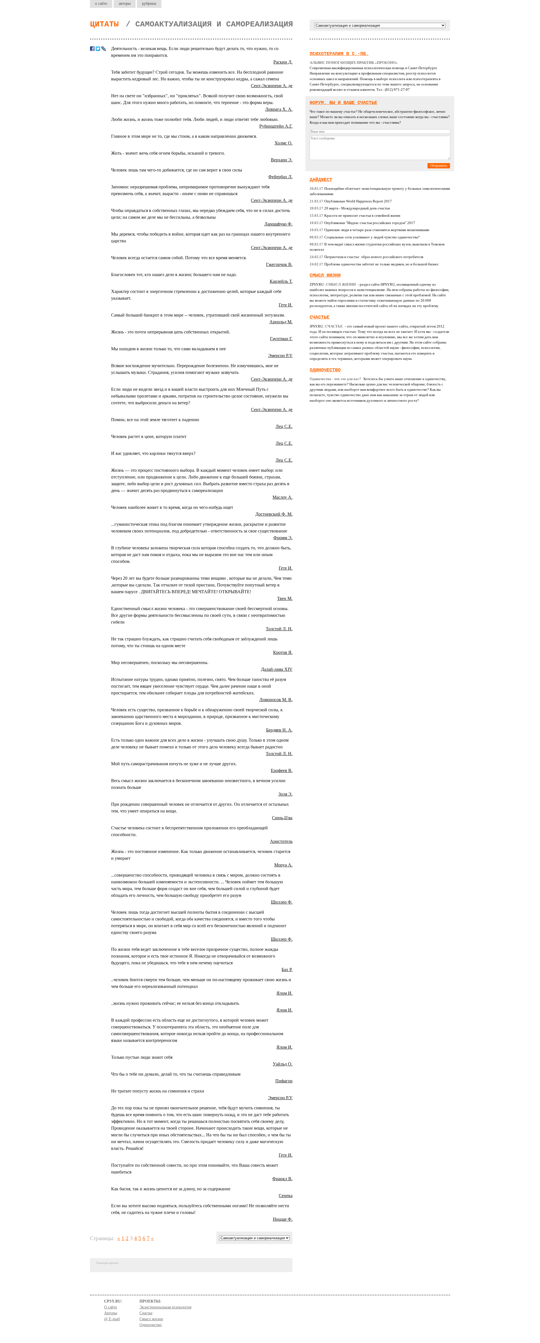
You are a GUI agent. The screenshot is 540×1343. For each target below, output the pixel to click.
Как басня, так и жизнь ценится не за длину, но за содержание (170, 1188)
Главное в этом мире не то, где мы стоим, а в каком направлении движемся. (184, 136)
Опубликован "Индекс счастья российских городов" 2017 (362, 223)
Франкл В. (282, 1178)
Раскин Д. (282, 62)
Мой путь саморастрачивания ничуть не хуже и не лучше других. (174, 763)
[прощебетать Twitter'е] (98, 48)
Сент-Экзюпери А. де (271, 85)
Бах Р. (287, 969)
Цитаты (104, 24)
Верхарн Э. (281, 159)
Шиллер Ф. (281, 902)
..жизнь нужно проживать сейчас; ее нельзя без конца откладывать (175, 1003)
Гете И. (285, 305)
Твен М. (284, 598)
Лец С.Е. (284, 426)
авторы (124, 3)
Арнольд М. (280, 321)
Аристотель (281, 841)
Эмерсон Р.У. (280, 355)
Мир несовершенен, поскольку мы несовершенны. (159, 662)
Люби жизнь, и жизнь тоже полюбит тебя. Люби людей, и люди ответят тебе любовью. (194, 119)
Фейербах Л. (280, 176)
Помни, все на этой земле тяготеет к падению (155, 419)
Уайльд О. (282, 1064)
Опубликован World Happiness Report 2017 (351, 201)
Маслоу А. (282, 497)
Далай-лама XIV (276, 669)
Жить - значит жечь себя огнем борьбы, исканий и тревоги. (168, 153)
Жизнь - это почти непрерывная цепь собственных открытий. (170, 331)
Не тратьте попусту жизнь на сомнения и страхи (157, 1091)
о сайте (101, 3)
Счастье (319, 317)
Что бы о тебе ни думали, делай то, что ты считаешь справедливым (175, 1074)
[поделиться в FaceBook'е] (92, 48)
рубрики (149, 3)
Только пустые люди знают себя (141, 1057)
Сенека (285, 1195)
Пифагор (283, 1080)
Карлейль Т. (281, 281)
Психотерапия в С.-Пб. (339, 54)
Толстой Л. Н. (279, 628)
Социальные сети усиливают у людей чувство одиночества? (365, 237)
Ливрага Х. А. (278, 109)
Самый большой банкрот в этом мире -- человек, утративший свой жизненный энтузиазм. (198, 315)
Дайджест (321, 179)
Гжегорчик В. (279, 264)
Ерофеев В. (281, 770)
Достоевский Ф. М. (273, 514)
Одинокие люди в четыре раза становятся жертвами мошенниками (369, 230)
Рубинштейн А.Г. (275, 126)
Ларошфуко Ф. (278, 224)
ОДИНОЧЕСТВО (325, 370)
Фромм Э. (282, 537)
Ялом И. (284, 993)
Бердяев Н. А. (279, 730)
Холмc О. (283, 143)
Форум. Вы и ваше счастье (343, 102)
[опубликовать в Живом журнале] (103, 48)
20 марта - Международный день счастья (350, 208)
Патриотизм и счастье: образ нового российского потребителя (366, 257)
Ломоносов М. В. (275, 699)
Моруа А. (283, 865)
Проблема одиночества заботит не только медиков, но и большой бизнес (374, 264)
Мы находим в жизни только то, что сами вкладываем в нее (168, 348)
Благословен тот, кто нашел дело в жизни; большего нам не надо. (174, 274)
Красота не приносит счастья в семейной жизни (355, 216)
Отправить (438, 166)
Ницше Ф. (282, 1219)
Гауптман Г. (281, 338)
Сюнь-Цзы (282, 817)
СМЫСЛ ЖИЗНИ (325, 275)
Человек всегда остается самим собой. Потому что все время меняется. (179, 257)
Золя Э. (285, 794)
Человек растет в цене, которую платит (148, 436)
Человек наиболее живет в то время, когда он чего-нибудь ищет (172, 507)
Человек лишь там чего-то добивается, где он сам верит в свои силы (176, 170)
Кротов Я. (282, 652)
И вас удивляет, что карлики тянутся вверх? (153, 453)
